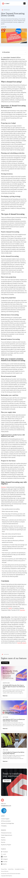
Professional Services (6, 832)
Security (3, 842)
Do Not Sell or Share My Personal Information (10, 873)
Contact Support (5, 818)
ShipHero (3, 487)
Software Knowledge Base (7, 823)
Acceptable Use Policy (19, 869)
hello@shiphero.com (6, 805)
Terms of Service (4, 871)
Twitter (19, 643)
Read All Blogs (5, 662)
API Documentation (6, 821)
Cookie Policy (11, 869)
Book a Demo (7, 780)
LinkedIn (24, 643)
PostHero (3, 840)
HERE (10, 608)
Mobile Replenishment (6, 835)
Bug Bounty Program (6, 844)
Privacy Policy (4, 869)
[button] (24, 3)
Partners (3, 837)
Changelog (3, 825)
